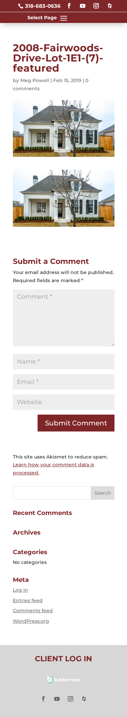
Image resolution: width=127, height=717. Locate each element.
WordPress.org (31, 621)
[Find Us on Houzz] (109, 2)
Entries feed (28, 600)
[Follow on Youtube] (82, 2)
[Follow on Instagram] (96, 2)
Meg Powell (34, 80)
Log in (20, 590)
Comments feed (33, 611)
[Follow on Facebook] (69, 2)
